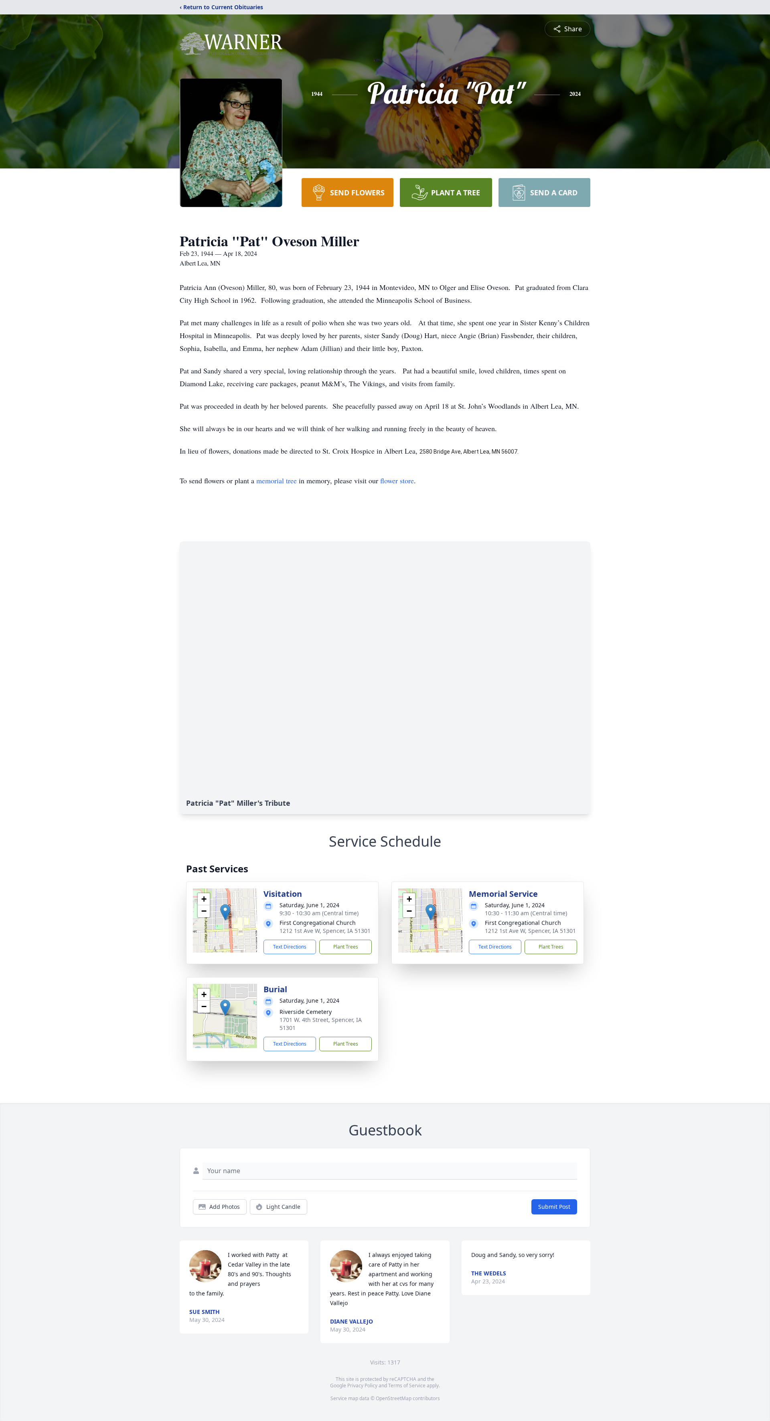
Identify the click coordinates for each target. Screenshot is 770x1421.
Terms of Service (407, 1385)
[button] (225, 912)
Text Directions (289, 946)
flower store (397, 480)
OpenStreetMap (393, 1398)
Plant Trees (345, 946)
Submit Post (554, 1206)
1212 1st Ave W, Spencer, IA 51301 (325, 930)
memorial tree (276, 480)
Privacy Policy (362, 1385)
